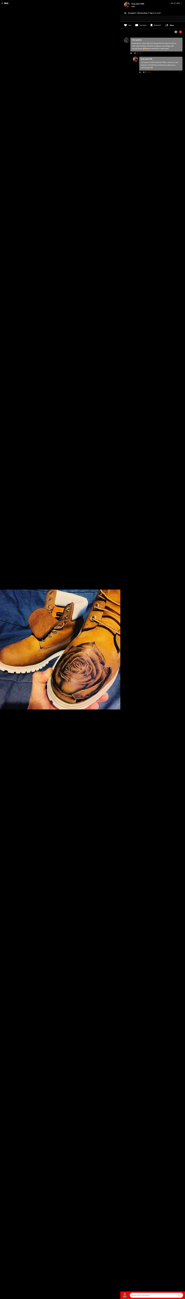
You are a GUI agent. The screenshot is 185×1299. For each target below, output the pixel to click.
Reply (140, 53)
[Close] (5, 3)
